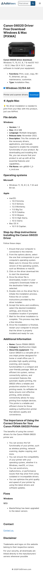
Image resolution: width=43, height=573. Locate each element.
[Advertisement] (21, 13)
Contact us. (8, 530)
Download (34, 95)
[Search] (33, 3)
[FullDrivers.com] (8, 3)
